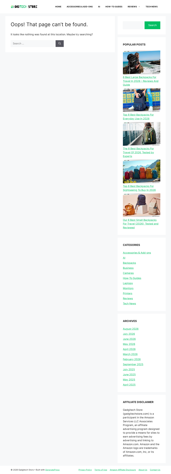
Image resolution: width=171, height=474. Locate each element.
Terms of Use (100, 470)
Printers (127, 293)
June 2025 (129, 374)
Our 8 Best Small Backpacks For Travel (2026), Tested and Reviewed (140, 223)
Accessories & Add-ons (80, 6)
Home (58, 6)
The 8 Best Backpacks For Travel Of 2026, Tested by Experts (138, 152)
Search (152, 25)
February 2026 (132, 359)
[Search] (60, 43)
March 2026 (130, 354)
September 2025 (133, 364)
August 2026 (131, 328)
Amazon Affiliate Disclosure (123, 470)
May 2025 (129, 379)
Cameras (128, 273)
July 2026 (129, 333)
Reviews (132, 6)
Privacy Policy (85, 470)
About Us (143, 470)
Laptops (128, 283)
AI (99, 6)
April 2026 (129, 349)
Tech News (152, 6)
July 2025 (129, 369)
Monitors (128, 288)
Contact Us (155, 470)
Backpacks (129, 262)
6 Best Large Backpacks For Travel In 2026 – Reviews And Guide (140, 81)
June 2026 (129, 339)
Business (128, 268)
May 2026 (129, 344)
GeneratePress (52, 470)
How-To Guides (113, 6)
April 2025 (129, 384)
